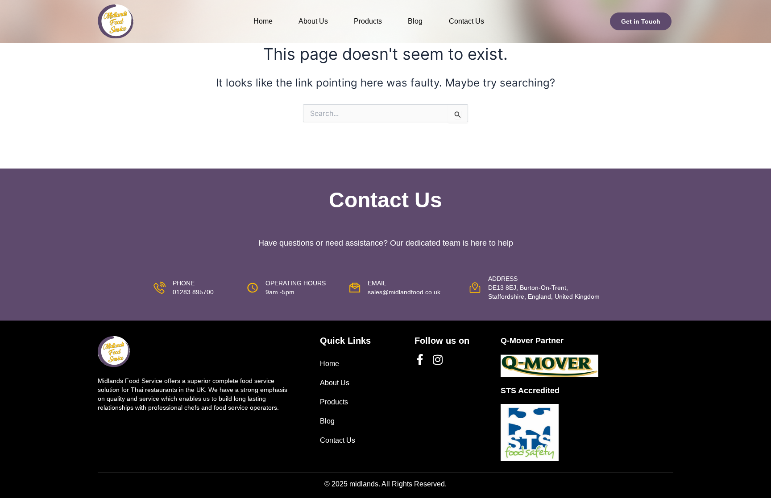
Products (368, 21)
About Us (313, 21)
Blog (415, 21)
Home (263, 21)
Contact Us (466, 21)
